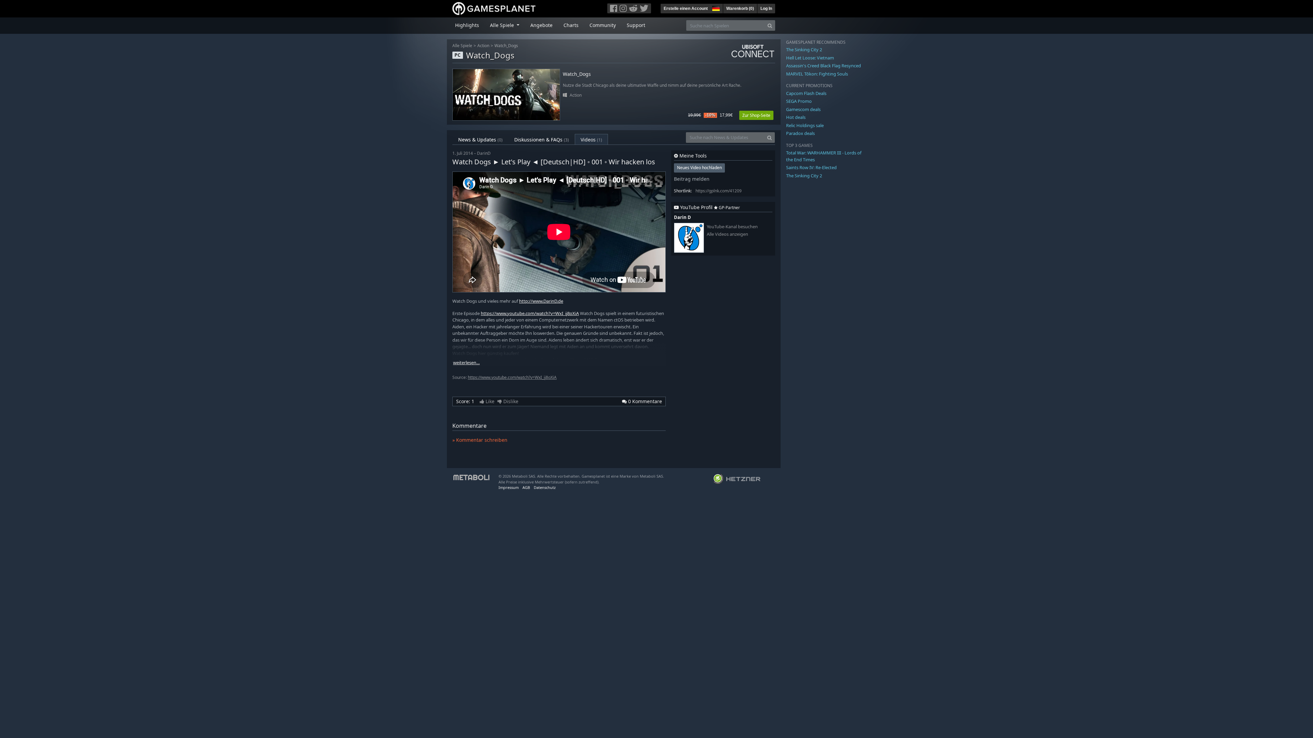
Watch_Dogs (506, 45)
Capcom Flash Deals (806, 93)
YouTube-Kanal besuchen (732, 227)
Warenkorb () (740, 8)
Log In (766, 8)
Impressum (509, 487)
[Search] (770, 25)
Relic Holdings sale (805, 125)
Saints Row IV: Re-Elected (811, 167)
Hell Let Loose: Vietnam (810, 58)
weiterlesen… (466, 363)
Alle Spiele (462, 45)
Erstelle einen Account (686, 8)
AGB (526, 487)
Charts (571, 25)
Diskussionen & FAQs (541, 139)
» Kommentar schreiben (479, 440)
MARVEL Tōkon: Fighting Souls (817, 74)
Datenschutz (545, 487)
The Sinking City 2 (804, 49)
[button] (715, 7)
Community (602, 25)
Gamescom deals (803, 109)
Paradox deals (800, 133)
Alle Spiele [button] (502, 25)
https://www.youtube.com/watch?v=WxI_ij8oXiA (530, 313)
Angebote (541, 25)
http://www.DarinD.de (541, 301)
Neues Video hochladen (699, 167)
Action (483, 45)
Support (636, 25)
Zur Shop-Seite (756, 115)
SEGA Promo (799, 101)
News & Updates (480, 139)
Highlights (467, 25)
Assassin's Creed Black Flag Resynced (823, 66)
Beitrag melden (691, 179)
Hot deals (796, 117)
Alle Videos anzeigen (727, 234)
